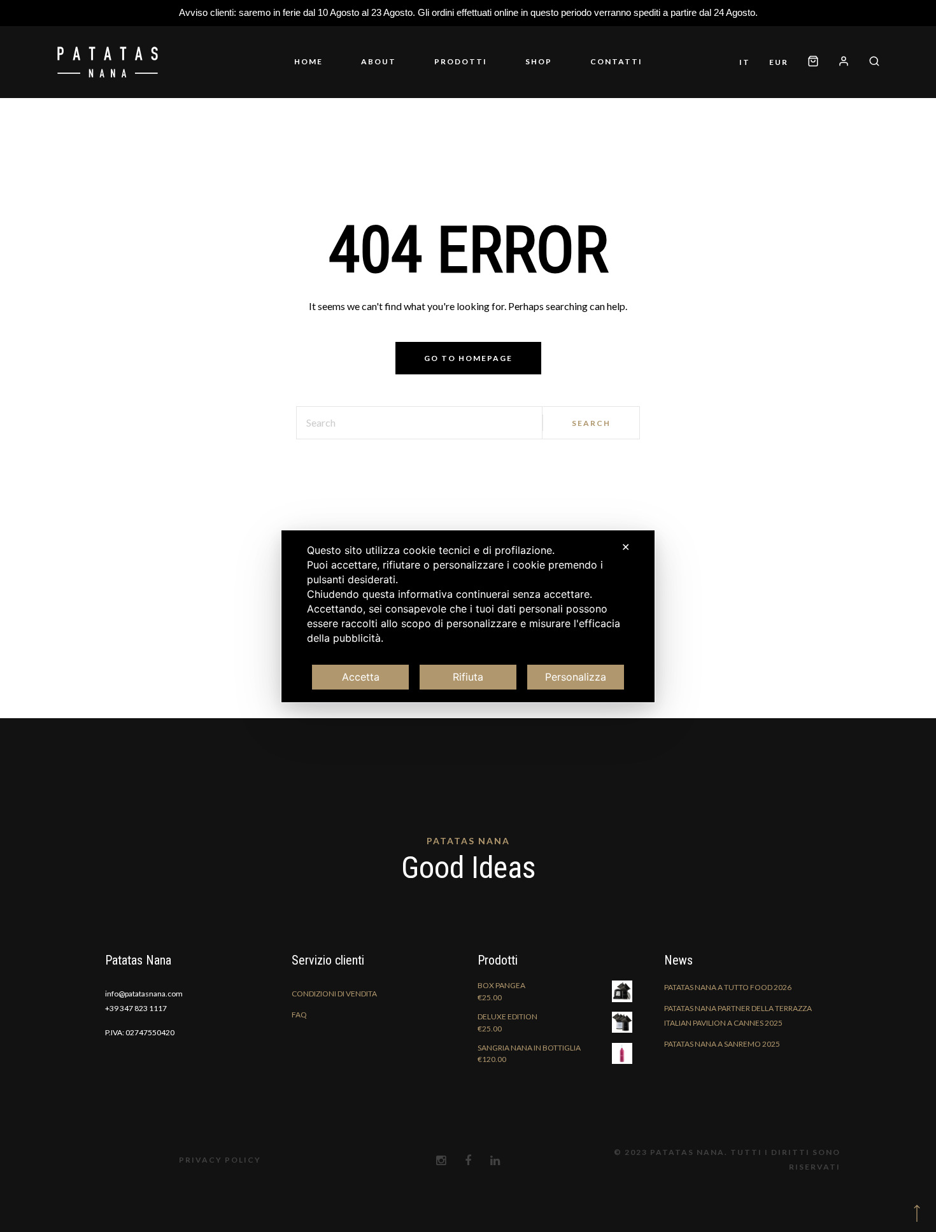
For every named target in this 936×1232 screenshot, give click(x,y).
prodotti (460, 61)
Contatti (616, 61)
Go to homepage (468, 358)
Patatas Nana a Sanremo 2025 (722, 1044)
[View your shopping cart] (813, 62)
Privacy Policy (220, 1160)
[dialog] (468, 616)
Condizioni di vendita (334, 993)
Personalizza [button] (575, 676)
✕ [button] (625, 547)
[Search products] (869, 62)
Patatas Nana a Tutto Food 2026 (727, 987)
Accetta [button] (360, 676)
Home (308, 61)
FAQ (299, 1014)
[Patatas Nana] (108, 61)
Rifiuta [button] (468, 676)
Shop (538, 61)
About (378, 61)
